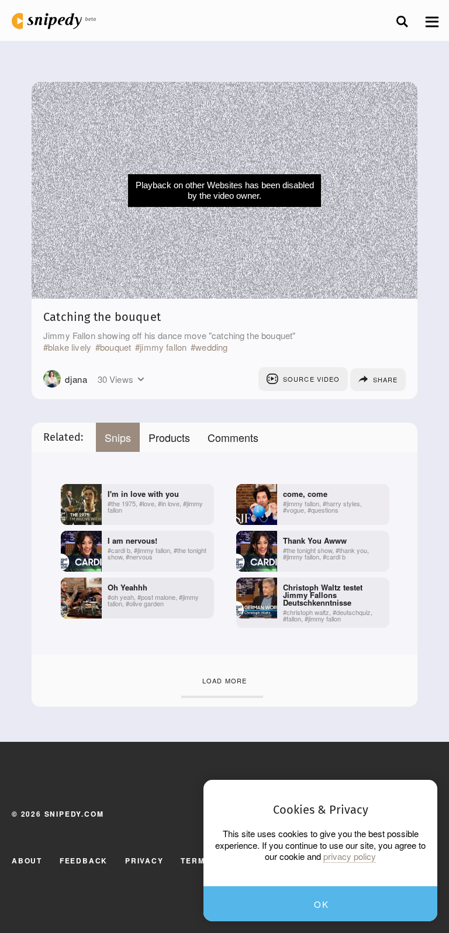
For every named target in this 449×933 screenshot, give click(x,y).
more (141, 379)
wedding (211, 347)
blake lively (69, 347)
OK (321, 904)
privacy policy (349, 856)
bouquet (115, 347)
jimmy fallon (163, 347)
